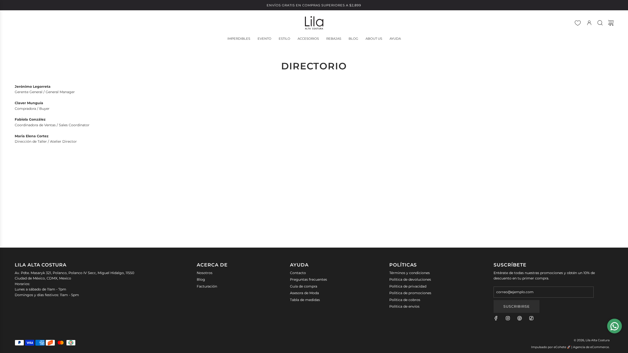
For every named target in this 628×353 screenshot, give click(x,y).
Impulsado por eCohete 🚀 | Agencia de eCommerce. (570, 347)
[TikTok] (531, 318)
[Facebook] (496, 318)
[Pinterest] (519, 318)
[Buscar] (600, 22)
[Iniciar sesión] (589, 22)
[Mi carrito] (610, 22)
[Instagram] (507, 318)
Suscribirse (516, 306)
